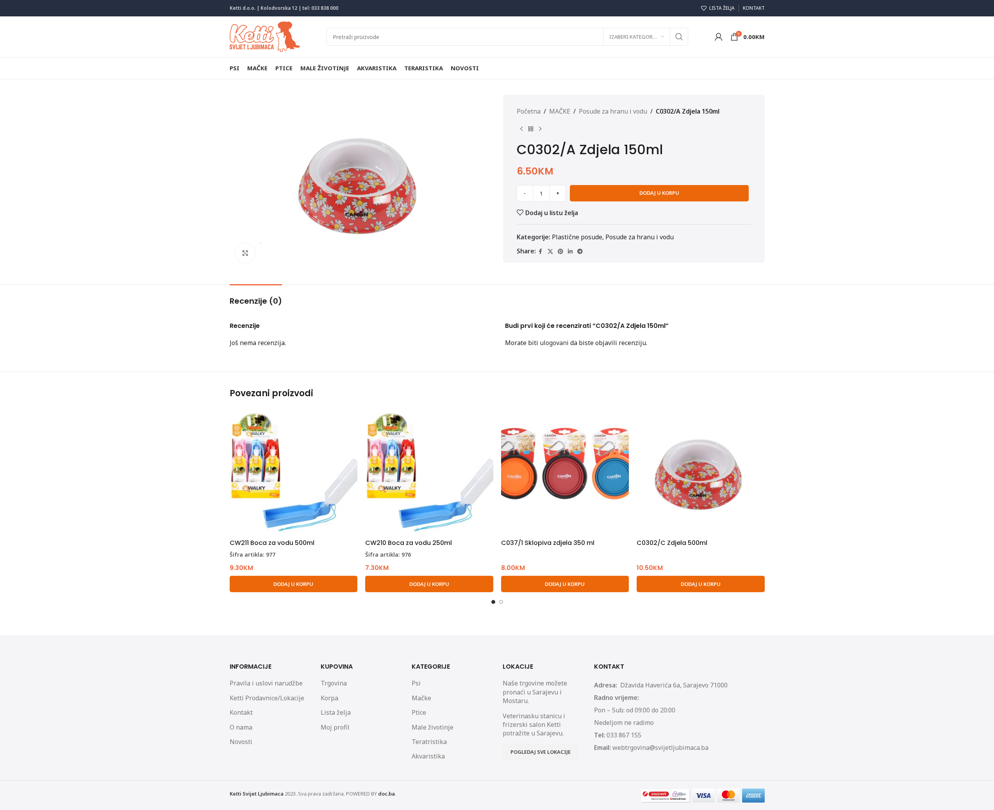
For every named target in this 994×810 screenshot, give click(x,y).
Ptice (419, 712)
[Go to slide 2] (501, 602)
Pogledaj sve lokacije (540, 751)
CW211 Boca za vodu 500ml (272, 542)
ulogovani (554, 342)
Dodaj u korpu (659, 192)
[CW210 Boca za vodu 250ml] (429, 472)
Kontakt (241, 712)
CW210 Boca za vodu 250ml (408, 542)
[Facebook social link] (540, 251)
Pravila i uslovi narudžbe (266, 683)
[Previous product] (521, 129)
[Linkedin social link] (570, 251)
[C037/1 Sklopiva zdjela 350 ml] (565, 472)
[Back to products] (530, 129)
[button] (294, 584)
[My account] (718, 37)
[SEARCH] (679, 37)
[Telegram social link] (580, 251)
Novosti (241, 741)
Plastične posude (577, 237)
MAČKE (559, 111)
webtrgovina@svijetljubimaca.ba (660, 747)
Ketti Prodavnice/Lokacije (267, 698)
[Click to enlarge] (245, 253)
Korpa (329, 698)
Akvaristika (428, 756)
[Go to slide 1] (493, 602)
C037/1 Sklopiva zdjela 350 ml (547, 542)
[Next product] (540, 129)
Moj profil (335, 727)
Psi (416, 683)
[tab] (256, 297)
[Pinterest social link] (560, 251)
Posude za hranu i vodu (613, 111)
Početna (529, 111)
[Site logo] (265, 36)
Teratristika (429, 741)
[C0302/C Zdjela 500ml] (701, 472)
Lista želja (336, 712)
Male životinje (432, 727)
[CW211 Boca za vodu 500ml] (294, 472)
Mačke (421, 698)
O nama (241, 727)
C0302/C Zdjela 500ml (672, 542)
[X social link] (550, 251)
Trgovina (334, 683)
